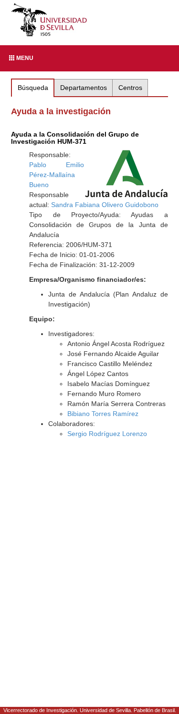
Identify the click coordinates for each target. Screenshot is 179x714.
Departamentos (83, 87)
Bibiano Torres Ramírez (102, 413)
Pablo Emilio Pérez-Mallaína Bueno (56, 174)
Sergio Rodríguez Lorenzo (107, 433)
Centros (130, 87)
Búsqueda (33, 87)
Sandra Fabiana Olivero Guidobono (104, 204)
